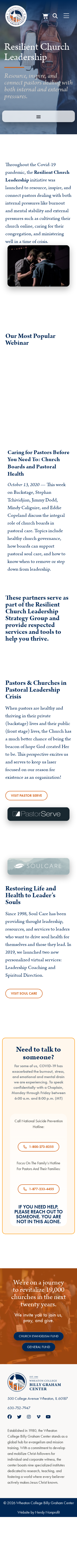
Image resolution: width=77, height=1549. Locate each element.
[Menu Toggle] (66, 16)
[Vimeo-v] (38, 1417)
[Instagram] (29, 1417)
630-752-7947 (18, 1407)
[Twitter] (19, 1417)
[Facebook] (9, 1417)
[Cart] (45, 16)
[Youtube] (48, 1417)
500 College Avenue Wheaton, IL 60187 (37, 1398)
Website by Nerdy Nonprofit (39, 1512)
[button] (55, 16)
